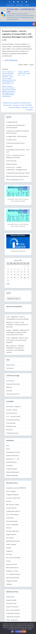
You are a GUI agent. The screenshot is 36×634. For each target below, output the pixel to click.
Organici (8, 548)
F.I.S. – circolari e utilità (13, 416)
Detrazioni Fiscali (11, 603)
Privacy (8, 561)
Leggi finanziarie (11, 534)
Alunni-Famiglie (11, 491)
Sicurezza (9, 390)
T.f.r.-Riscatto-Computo (13, 574)
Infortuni (8, 528)
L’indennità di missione (13, 613)
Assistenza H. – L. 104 (12, 459)
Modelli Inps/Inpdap (12, 475)
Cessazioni (9, 465)
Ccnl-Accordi (10, 381)
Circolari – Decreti (11, 410)
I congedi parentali (11, 122)
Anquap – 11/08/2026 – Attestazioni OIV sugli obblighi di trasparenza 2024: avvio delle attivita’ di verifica (17, 332)
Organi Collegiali (11, 544)
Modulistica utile (11, 426)
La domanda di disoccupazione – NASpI (17, 173)
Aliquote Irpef (10, 597)
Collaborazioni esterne (13, 511)
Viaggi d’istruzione (11, 581)
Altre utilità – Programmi (13, 406)
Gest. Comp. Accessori (13, 610)
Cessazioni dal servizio (13, 384)
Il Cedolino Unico (11, 140)
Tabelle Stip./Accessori (13, 617)
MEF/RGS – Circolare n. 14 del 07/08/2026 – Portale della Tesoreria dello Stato (17, 325)
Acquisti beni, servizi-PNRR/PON (16, 488)
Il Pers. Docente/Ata (12, 524)
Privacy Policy (10, 5)
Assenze (8, 501)
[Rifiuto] (34, 628)
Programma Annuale (12, 433)
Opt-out (6, 629)
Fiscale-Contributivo (12, 607)
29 (24, 277)
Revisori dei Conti (11, 564)
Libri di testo (10, 538)
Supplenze (9, 146)
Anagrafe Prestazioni (12, 494)
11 (11, 272)
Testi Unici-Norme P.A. (13, 394)
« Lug (7, 283)
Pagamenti (9, 551)
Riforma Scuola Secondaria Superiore (17, 176)
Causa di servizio (11, 508)
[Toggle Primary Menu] (33, 24)
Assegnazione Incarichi (13, 452)
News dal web (10, 365)
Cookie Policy (19, 5)
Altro (7, 445)
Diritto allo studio (11, 161)
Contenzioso (10, 518)
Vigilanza (9, 584)
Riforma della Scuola (12, 567)
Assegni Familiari (11, 600)
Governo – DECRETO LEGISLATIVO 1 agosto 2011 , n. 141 (24, 73)
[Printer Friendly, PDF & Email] (26, 64)
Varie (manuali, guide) (12, 577)
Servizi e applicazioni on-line (14, 179)
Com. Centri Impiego (12, 514)
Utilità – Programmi (12, 620)
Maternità (9, 387)
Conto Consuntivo (11, 413)
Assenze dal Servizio (12, 455)
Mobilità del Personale (13, 541)
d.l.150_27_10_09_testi (10, 60)
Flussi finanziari (11, 423)
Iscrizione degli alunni (12, 531)
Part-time (9, 554)
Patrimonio (9, 430)
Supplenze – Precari (12, 571)
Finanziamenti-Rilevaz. (13, 420)
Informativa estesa (20, 631)
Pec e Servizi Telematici (13, 557)
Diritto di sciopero (11, 164)
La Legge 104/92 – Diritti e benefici (16, 136)
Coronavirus (10, 368)
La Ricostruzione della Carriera (15, 143)
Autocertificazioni (11, 462)
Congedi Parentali (11, 469)
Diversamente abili (11, 521)
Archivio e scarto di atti (13, 498)
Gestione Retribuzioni (12, 472)
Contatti (27, 5)
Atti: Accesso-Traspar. (12, 504)
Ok (12, 631)
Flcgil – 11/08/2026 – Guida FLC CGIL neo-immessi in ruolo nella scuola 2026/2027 (17, 340)
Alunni (8, 449)
